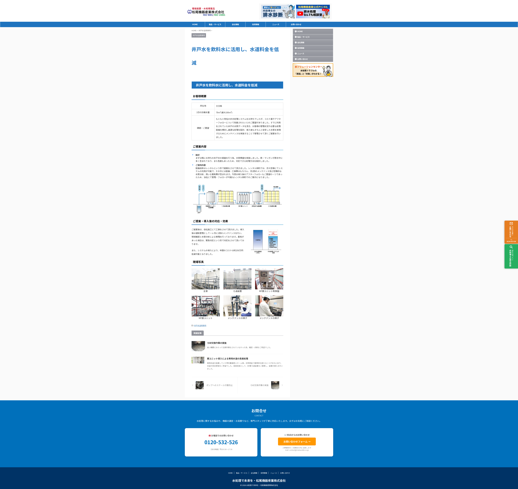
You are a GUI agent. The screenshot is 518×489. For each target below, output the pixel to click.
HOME (195, 24)
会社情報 (235, 24)
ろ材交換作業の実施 (216, 342)
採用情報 (255, 24)
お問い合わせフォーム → (297, 441)
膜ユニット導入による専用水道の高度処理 (227, 358)
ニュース (275, 24)
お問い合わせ (296, 24)
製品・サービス (215, 24)
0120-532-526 (221, 442)
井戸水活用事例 (200, 325)
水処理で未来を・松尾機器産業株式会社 (259, 480)
